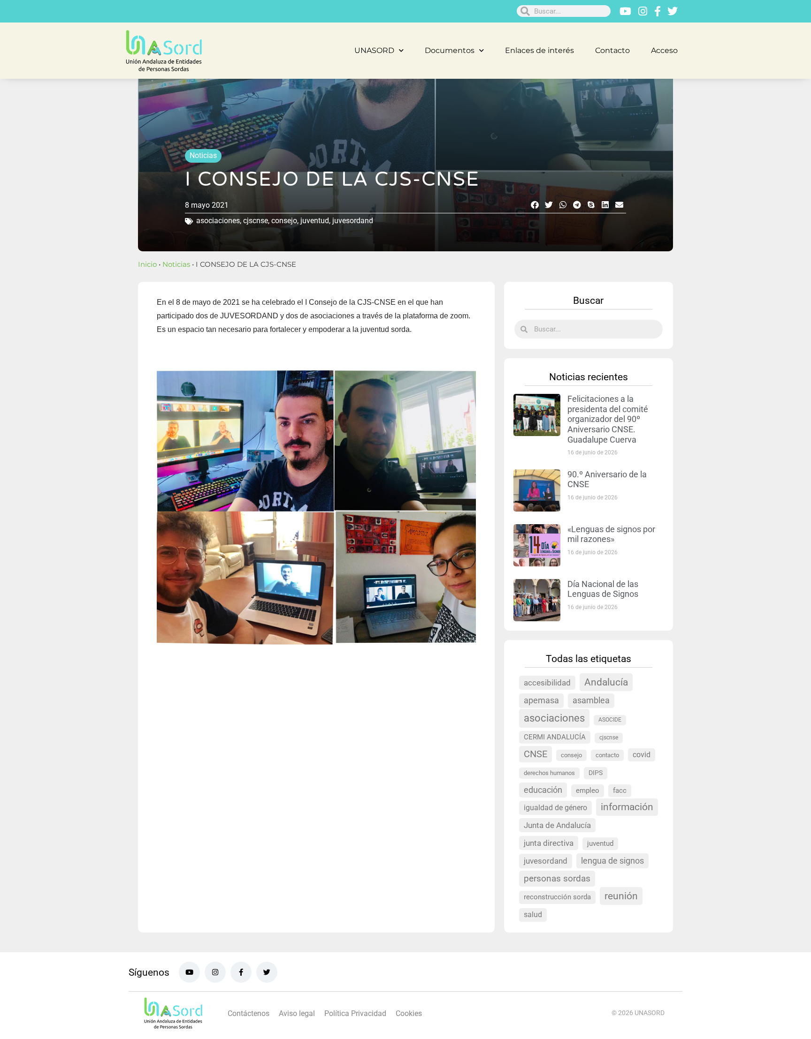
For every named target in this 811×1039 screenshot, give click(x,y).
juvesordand (352, 220)
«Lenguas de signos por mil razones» (611, 534)
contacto (607, 755)
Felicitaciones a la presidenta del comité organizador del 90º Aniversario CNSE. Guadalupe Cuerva (607, 419)
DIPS (596, 773)
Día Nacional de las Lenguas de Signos (602, 589)
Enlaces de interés (539, 50)
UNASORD (374, 50)
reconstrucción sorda (557, 897)
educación (543, 790)
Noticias (203, 155)
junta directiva (549, 843)
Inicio (147, 264)
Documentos (449, 50)
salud (533, 914)
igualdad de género (555, 807)
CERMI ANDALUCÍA (555, 737)
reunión (621, 896)
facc (620, 790)
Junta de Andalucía (557, 825)
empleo (587, 790)
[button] (535, 205)
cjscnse (255, 220)
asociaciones (218, 220)
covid (641, 754)
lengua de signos (612, 861)
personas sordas (557, 878)
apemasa (541, 700)
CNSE (535, 754)
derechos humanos (549, 772)
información (627, 807)
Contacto (612, 50)
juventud (314, 220)
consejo (284, 220)
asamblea (591, 700)
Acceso (664, 50)
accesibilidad (547, 682)
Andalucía (606, 682)
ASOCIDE (609, 719)
